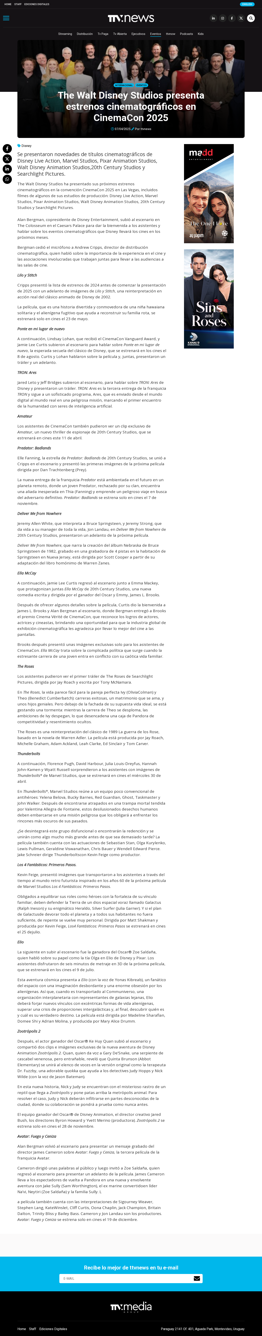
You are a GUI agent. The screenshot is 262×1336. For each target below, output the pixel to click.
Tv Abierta (120, 34)
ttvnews (146, 129)
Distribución (85, 34)
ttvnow (170, 34)
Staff (17, 4)
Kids (201, 34)
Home (8, 4)
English (247, 4)
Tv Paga (103, 34)
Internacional (124, 85)
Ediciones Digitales (36, 4)
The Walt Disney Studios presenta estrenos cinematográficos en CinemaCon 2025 (131, 106)
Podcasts (186, 34)
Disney (26, 146)
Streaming (65, 34)
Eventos (155, 34)
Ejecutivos (138, 34)
